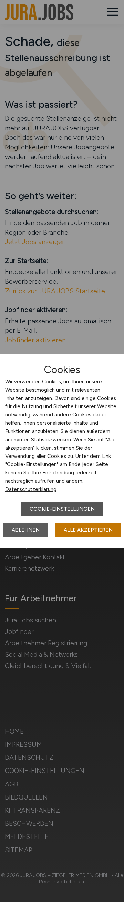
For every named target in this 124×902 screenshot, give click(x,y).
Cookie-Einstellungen (62, 509)
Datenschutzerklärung (30, 489)
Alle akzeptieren (88, 530)
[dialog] (62, 451)
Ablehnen (26, 530)
